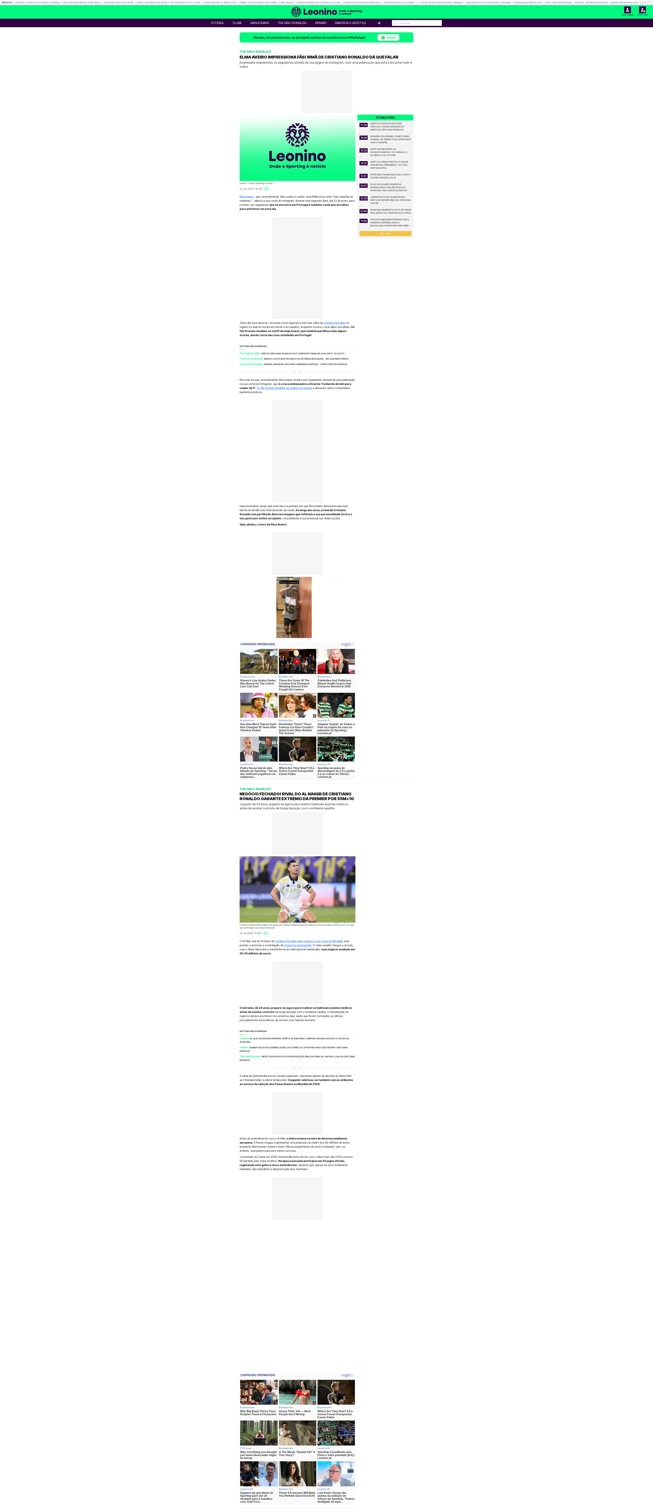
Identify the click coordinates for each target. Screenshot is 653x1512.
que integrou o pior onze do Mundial (320, 941)
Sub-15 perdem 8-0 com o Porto (185, 2)
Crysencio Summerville (297, 945)
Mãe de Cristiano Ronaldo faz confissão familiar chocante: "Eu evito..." (304, 353)
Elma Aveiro (247, 196)
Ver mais (385, 233)
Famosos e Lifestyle (350, 23)
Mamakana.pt (287, 2)
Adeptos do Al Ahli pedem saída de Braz (258, 2)
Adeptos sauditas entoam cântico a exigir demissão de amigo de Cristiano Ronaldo (387, 126)
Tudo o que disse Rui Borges (559, 2)
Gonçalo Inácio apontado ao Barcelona (362, 2)
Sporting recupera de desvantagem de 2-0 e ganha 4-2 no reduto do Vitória (389, 152)
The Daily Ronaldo (292, 23)
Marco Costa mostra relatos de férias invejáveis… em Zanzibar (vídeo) (306, 358)
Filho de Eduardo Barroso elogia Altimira (82, 2)
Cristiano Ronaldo (334, 323)
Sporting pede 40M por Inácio (528, 2)
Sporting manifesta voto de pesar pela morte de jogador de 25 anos (390, 211)
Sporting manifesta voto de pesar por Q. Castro (319, 2)
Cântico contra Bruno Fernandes (151, 2)
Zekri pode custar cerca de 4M (118, 2)
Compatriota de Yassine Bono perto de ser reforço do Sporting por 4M (390, 200)
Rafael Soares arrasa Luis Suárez (399, 2)
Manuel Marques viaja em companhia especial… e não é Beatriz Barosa (305, 364)
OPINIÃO (320, 23)
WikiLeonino (259, 23)
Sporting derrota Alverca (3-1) (625, 2)
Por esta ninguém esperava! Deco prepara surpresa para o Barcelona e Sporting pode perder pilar (390, 222)
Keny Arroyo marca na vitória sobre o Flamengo (489, 2)
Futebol (217, 23)
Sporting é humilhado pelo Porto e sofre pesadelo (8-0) (390, 176)
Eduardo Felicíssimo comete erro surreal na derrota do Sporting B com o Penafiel (390, 139)
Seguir (391, 37)
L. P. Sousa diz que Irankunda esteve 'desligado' (441, 2)
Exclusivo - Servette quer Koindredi (591, 2)
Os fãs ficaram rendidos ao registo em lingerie (284, 388)
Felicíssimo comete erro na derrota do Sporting (38, 2)
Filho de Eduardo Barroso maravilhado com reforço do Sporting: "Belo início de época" (388, 187)
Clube (237, 23)
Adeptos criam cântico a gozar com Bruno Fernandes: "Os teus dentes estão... (389, 165)
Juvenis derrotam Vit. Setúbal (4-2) (219, 2)
